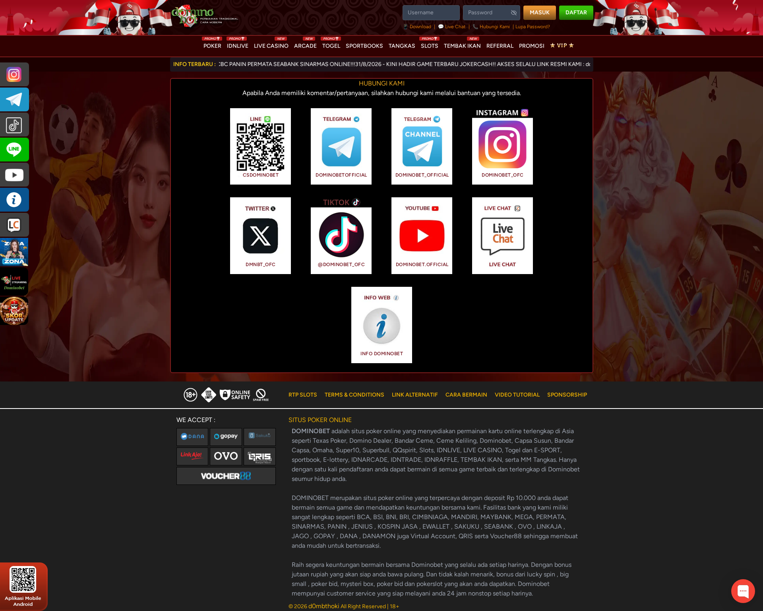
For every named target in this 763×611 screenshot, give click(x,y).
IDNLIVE (237, 44)
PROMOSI (531, 46)
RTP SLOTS (303, 394)
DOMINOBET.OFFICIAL (422, 264)
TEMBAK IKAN (462, 44)
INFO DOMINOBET (381, 353)
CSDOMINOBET (261, 175)
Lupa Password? (532, 26)
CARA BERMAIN (466, 394)
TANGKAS (402, 46)
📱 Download (417, 26)
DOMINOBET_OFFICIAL (422, 175)
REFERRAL (499, 46)
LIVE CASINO (271, 44)
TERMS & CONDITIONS (354, 394)
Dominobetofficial (341, 175)
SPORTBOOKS (364, 46)
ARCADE (305, 44)
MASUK (540, 12)
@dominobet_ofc (341, 264)
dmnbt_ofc (261, 264)
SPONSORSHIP (567, 394)
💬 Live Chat (452, 26)
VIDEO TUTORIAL (517, 394)
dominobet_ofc (503, 175)
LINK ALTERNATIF (415, 394)
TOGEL (331, 44)
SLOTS (429, 44)
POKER (212, 44)
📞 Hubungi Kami (491, 26)
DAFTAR (576, 12)
